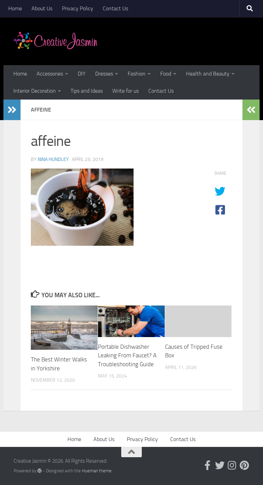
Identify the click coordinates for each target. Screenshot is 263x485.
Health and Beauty (207, 73)
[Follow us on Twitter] (220, 465)
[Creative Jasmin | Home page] (56, 41)
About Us (42, 8)
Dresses (104, 73)
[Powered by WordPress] (39, 471)
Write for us (125, 91)
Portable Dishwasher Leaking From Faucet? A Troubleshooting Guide (127, 355)
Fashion (137, 73)
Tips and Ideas (87, 91)
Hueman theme (97, 470)
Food (165, 73)
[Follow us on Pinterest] (244, 465)
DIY (82, 73)
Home (15, 8)
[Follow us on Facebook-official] (207, 465)
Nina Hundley (53, 159)
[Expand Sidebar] (12, 110)
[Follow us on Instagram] (232, 465)
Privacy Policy (77, 8)
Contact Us (115, 8)
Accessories (50, 73)
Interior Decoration (34, 91)
